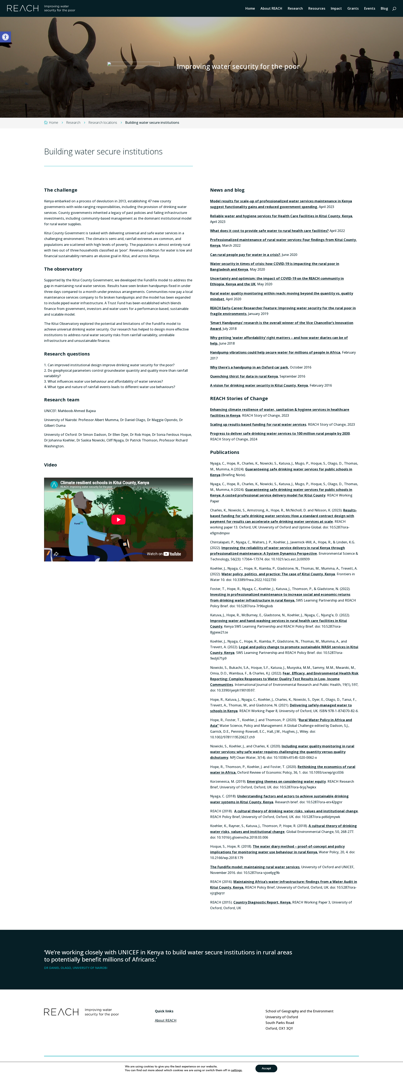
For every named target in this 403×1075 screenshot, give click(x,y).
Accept (266, 1068)
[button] (5, 37)
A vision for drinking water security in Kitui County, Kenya (259, 385)
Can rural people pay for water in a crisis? (245, 254)
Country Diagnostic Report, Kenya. (262, 902)
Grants (353, 9)
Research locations (102, 122)
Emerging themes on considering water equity (286, 781)
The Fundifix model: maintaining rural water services (255, 867)
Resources (316, 9)
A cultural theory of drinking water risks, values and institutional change (296, 811)
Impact (336, 9)
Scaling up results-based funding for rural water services (258, 424)
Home (250, 9)
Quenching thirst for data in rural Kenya (244, 376)
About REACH (271, 9)
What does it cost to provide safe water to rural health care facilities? (269, 230)
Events (369, 9)
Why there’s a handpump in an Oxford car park (249, 367)
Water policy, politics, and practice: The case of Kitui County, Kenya (278, 574)
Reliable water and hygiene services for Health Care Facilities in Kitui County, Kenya (281, 216)
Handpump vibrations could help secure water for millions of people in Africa (275, 352)
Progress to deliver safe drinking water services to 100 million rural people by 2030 (280, 433)
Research (295, 9)
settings (236, 1070)
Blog (384, 9)
